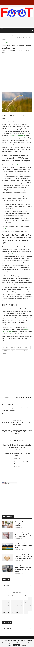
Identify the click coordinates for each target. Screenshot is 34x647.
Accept (17, 645)
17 (8, 609)
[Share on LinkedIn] (23, 398)
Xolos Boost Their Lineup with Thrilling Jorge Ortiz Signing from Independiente (23, 534)
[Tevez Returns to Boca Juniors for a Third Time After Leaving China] (7, 546)
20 (21, 609)
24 (8, 612)
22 (30, 609)
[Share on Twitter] (19, 398)
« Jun (3, 616)
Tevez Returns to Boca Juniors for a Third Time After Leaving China (23, 545)
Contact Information (10, 2)
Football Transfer (16, 347)
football (5, 347)
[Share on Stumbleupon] (26, 398)
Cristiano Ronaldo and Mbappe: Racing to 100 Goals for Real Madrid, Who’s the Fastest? (23, 568)
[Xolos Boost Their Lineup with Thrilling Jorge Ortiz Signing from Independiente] (7, 535)
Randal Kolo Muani (25, 36)
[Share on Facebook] (17, 398)
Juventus (26, 347)
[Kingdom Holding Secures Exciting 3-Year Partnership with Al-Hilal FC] (7, 524)
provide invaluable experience (18, 135)
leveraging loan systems (12, 229)
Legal (19, 2)
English (7, 483)
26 (17, 612)
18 (12, 609)
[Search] (32, 30)
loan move (6, 350)
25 (12, 612)
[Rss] (29, 30)
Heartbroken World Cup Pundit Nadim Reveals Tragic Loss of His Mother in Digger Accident (23, 556)
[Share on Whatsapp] (28, 398)
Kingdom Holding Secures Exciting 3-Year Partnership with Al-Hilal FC (22, 523)
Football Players (13, 36)
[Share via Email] (30, 398)
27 (21, 612)
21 (25, 609)
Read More (24, 645)
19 (17, 609)
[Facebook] (27, 30)
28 (25, 612)
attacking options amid (17, 254)
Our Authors (25, 2)
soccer (5, 353)
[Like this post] (16, 398)
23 (4, 612)
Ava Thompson (7, 404)
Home (3, 36)
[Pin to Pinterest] (21, 398)
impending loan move (19, 165)
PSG (13, 350)
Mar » (7, 616)
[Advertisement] (17, 22)
